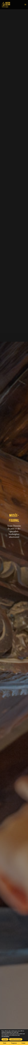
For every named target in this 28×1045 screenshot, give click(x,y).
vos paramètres (5, 1036)
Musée (4, 1043)
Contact (23, 1043)
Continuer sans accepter (16, 1039)
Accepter (5, 1039)
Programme (14, 1043)
